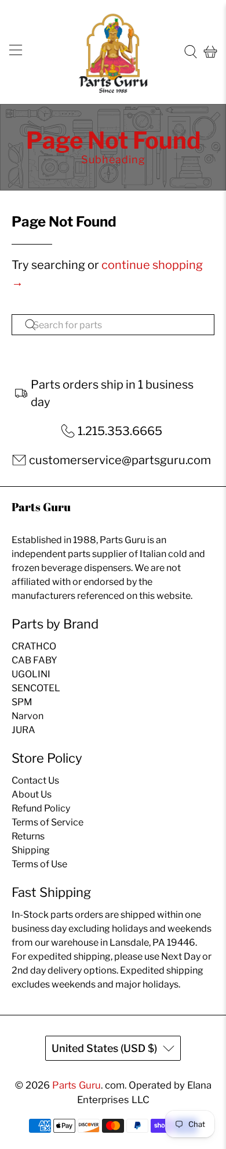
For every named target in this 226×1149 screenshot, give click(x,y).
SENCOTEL (36, 688)
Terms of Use (39, 864)
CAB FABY (34, 660)
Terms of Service (47, 822)
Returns (28, 836)
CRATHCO (34, 646)
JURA (23, 729)
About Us (32, 794)
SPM (22, 702)
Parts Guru (76, 1085)
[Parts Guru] (113, 52)
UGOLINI (31, 674)
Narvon (27, 715)
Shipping (31, 850)
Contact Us (35, 780)
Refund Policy (41, 808)
